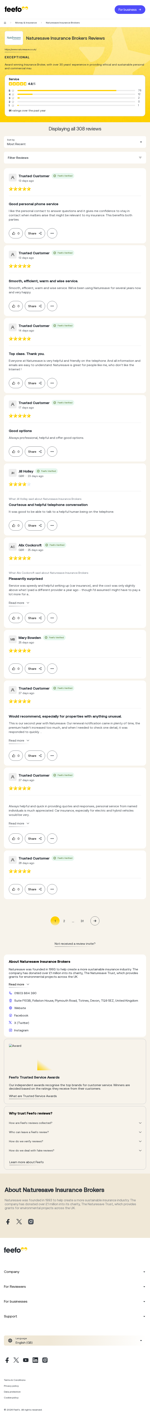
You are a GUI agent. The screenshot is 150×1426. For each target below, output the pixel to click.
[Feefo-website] (16, 9)
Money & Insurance (26, 22)
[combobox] (75, 142)
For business (128, 10)
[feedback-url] (20, 189)
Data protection (12, 1391)
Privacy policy (11, 1386)
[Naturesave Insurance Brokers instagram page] (31, 1222)
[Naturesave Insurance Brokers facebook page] (7, 1222)
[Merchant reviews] (14, 38)
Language (21, 1338)
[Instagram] (45, 1360)
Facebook (21, 1015)
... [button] (73, 921)
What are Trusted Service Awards (33, 1096)
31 (82, 921)
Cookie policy (11, 1397)
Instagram (21, 1030)
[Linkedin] (35, 1360)
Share (32, 233)
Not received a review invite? (75, 943)
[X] (16, 1360)
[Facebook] (6, 1360)
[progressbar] (66, 90)
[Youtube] (26, 1360)
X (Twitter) (21, 1023)
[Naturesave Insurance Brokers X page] (19, 1222)
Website (20, 1008)
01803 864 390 (25, 993)
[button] (75, 142)
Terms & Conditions (14, 1380)
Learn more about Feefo (26, 1162)
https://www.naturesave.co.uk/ (20, 49)
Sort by (11, 139)
